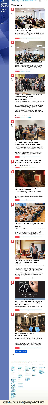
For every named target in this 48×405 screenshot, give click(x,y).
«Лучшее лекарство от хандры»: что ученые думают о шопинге (28, 62)
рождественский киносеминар (31, 38)
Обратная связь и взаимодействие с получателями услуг (21, 386)
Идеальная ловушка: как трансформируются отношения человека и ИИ (28, 188)
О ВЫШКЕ (13, 364)
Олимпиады (19, 369)
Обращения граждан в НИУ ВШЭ (14, 378)
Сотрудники (3, 11)
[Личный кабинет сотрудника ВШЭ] (44, 1)
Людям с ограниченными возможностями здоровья (13, 394)
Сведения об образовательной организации (13, 390)
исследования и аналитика (24, 277)
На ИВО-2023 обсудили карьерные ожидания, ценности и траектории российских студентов (29, 224)
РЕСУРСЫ (33, 364)
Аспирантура (20, 375)
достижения (22, 167)
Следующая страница (21, 351)
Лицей (19, 366)
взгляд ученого (39, 310)
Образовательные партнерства (20, 383)
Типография (33, 371)
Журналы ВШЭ (34, 374)
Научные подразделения (36, 361)
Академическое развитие (27, 375)
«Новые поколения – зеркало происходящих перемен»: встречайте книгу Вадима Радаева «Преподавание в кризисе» (28, 302)
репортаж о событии (23, 38)
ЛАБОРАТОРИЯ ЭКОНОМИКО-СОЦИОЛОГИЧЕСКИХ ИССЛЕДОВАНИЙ (5, 5)
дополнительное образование (33, 348)
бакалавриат (33, 167)
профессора (26, 348)
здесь (9, 402)
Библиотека (33, 366)
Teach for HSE (40, 348)
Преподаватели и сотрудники (13, 372)
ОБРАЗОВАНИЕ (20, 364)
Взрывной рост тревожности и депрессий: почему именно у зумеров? (28, 29)
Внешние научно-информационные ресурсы (27, 379)
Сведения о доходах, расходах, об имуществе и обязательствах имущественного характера (14, 386)
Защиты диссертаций (28, 373)
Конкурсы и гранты (27, 377)
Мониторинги (27, 370)
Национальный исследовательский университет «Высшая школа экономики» (21, 361)
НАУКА (26, 364)
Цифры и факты (13, 366)
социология (38, 38)
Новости (25, 362)
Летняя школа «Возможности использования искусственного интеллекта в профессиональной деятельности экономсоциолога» (28, 97)
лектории (21, 348)
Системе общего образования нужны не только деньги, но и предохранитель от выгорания (27, 262)
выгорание (30, 277)
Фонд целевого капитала (13, 380)
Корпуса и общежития (12, 374)
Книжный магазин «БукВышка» (34, 370)
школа (34, 277)
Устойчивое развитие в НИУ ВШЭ (14, 370)
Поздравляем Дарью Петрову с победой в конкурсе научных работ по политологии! (28, 161)
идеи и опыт (22, 117)
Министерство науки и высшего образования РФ (42, 368)
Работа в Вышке (13, 398)
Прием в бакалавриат (21, 370)
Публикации (33, 375)
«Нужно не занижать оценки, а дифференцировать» (24, 334)
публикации (26, 310)
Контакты (2, 23)
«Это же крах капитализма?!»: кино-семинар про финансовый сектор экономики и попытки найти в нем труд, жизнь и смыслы (28, 142)
